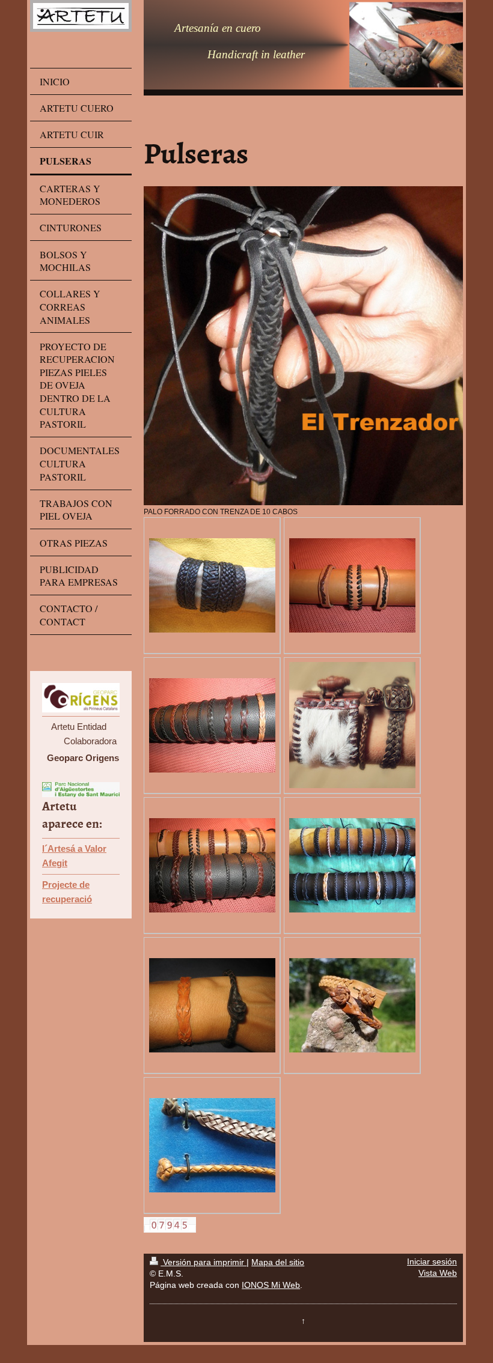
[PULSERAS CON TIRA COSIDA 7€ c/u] (352, 585)
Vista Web (437, 1273)
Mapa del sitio (277, 1262)
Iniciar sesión (432, 1261)
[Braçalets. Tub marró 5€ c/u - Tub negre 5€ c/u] (352, 865)
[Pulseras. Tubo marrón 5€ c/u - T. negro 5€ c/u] (212, 865)
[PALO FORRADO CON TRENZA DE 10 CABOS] (303, 345)
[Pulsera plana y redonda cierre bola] (212, 1145)
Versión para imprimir (203, 1262)
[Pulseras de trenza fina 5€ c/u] (212, 725)
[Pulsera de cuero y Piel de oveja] (352, 725)
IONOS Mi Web (271, 1285)
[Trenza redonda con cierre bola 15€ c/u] (212, 1005)
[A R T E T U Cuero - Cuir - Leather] (212, 585)
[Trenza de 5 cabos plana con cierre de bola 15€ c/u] (352, 1005)
